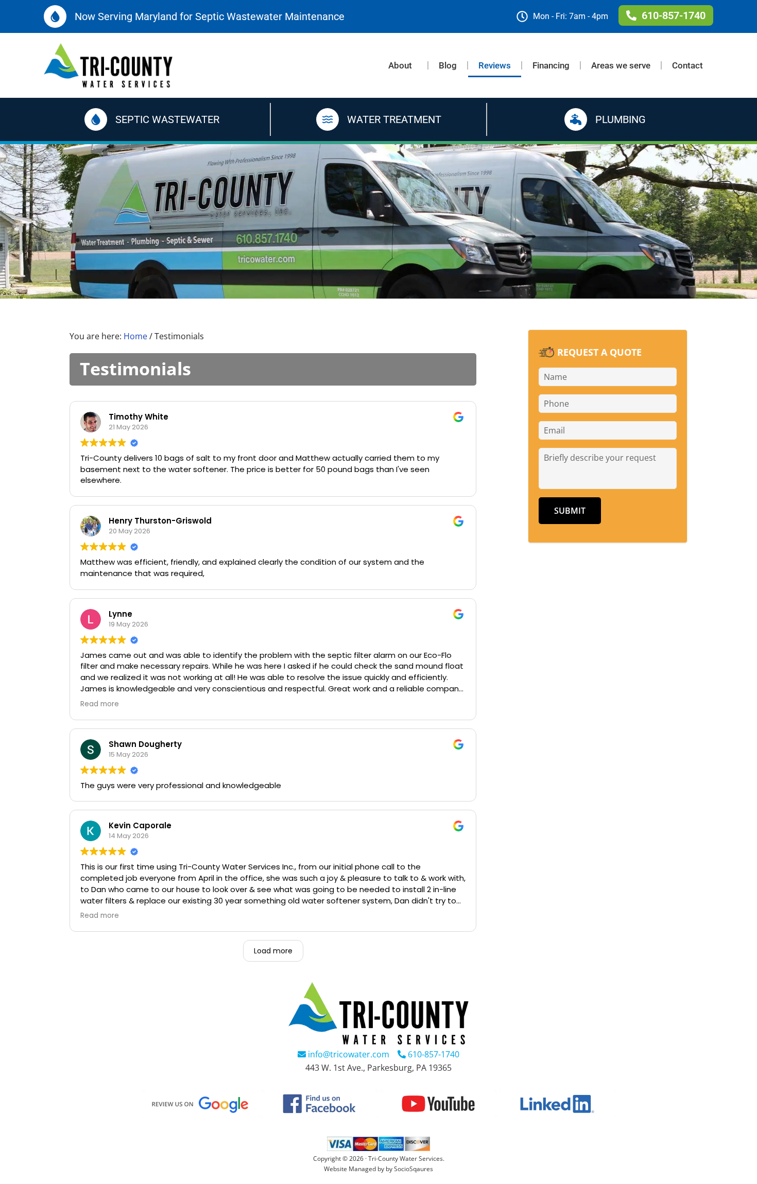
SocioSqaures (413, 1168)
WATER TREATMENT (394, 119)
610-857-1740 (432, 1054)
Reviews (494, 65)
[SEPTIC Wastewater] (95, 119)
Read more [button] (99, 704)
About (400, 65)
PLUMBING (620, 119)
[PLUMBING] (575, 119)
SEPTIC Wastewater (167, 119)
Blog (448, 65)
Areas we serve (620, 65)
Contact (687, 65)
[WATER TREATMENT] (327, 119)
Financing (551, 65)
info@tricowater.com (347, 1054)
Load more (273, 951)
